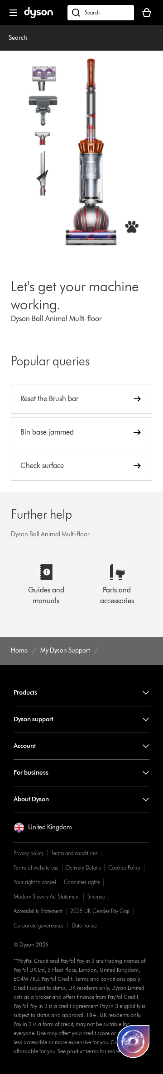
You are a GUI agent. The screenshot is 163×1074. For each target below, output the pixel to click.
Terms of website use (36, 867)
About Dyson (31, 799)
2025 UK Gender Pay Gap (99, 911)
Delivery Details (83, 867)
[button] (43, 827)
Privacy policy (28, 853)
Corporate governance (39, 925)
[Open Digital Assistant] (133, 1041)
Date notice (84, 925)
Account (25, 746)
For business (31, 772)
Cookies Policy (124, 867)
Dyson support (33, 719)
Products (25, 692)
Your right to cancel (35, 882)
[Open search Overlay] (100, 12)
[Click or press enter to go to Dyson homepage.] (38, 16)
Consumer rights (82, 882)
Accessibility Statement (38, 911)
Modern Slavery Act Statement (47, 896)
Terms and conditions (74, 853)
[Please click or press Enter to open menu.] (13, 13)
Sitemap (96, 896)
